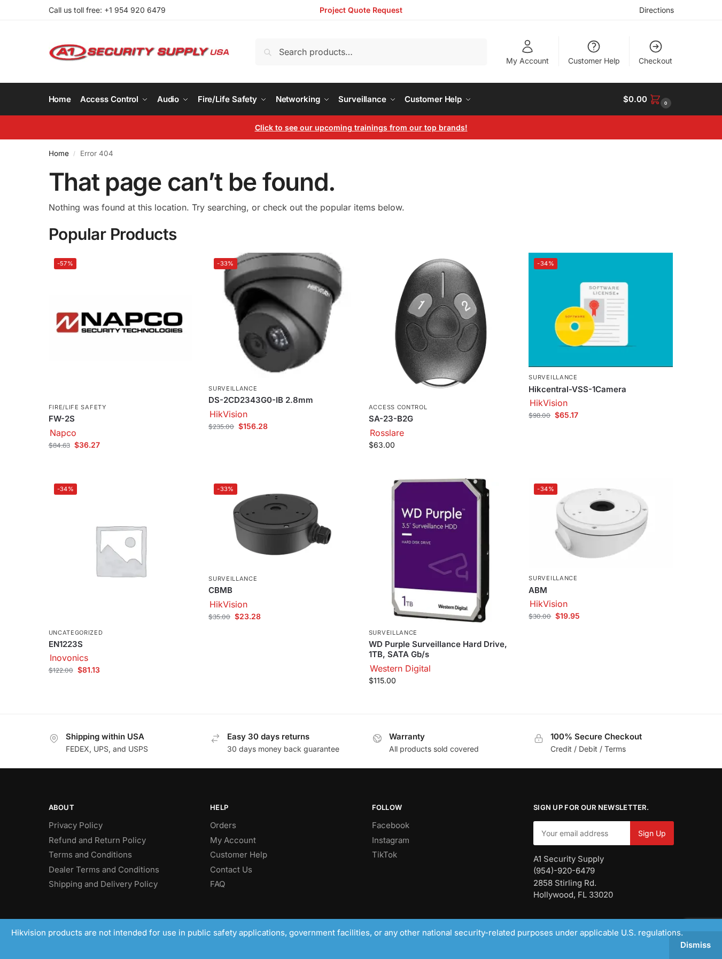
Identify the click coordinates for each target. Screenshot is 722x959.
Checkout (655, 60)
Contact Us (231, 869)
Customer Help (594, 60)
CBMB (220, 590)
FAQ (217, 884)
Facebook (390, 825)
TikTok (384, 854)
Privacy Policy (76, 825)
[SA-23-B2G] (441, 325)
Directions (656, 9)
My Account (527, 60)
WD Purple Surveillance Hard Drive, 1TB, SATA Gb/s (438, 649)
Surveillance (232, 388)
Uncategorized (76, 632)
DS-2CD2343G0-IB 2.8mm (260, 400)
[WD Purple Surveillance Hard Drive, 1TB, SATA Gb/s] (441, 550)
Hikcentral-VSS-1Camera (577, 389)
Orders (223, 825)
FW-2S (62, 419)
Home (59, 153)
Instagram (390, 840)
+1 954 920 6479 (135, 9)
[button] (648, 99)
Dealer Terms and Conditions (104, 869)
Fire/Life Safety (77, 407)
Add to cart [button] (120, 467)
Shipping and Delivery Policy (103, 884)
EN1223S (66, 644)
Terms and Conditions (90, 854)
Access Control (398, 407)
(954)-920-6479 (564, 871)
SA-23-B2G (391, 419)
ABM (538, 590)
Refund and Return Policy (97, 840)
